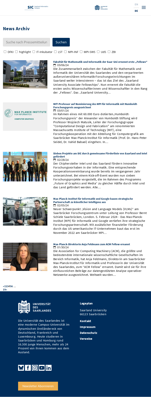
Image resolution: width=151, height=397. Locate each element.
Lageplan (86, 303)
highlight (25, 52)
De (136, 11)
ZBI (114, 52)
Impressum (88, 327)
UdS (103, 52)
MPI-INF (73, 52)
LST (60, 52)
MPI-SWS (89, 52)
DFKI (11, 52)
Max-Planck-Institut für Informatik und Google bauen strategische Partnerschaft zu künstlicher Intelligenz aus (93, 200)
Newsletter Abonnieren (38, 386)
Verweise (86, 339)
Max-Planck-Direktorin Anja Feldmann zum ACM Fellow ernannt (91, 244)
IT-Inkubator (44, 52)
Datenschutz (88, 333)
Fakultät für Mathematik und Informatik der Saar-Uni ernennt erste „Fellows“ (100, 62)
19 (4, 289)
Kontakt (85, 321)
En (136, 4)
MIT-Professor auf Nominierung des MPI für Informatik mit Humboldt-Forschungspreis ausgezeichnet (95, 105)
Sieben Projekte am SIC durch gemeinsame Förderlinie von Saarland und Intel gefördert (100, 155)
